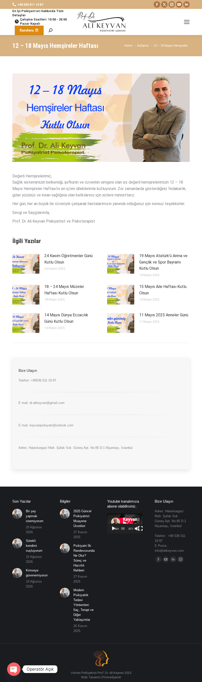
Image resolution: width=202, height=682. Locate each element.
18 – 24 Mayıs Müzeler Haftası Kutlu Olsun (64, 289)
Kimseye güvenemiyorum (37, 572)
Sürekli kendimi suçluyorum (34, 545)
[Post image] (25, 264)
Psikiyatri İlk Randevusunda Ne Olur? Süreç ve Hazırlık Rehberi (84, 558)
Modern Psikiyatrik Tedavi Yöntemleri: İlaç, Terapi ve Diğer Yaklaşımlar (83, 605)
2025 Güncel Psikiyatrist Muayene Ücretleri (82, 518)
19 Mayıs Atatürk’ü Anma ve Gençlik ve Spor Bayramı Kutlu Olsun (163, 262)
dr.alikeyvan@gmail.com (47, 403)
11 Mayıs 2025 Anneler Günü (163, 315)
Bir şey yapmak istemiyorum (34, 516)
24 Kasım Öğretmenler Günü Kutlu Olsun (68, 259)
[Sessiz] (137, 528)
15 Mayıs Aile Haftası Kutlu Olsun (162, 289)
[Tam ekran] (140, 528)
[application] (124, 523)
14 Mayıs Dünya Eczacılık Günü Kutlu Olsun (66, 318)
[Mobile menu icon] (187, 22)
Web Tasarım (90, 677)
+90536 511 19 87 (43, 380)
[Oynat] (113, 528)
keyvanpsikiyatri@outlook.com (51, 425)
